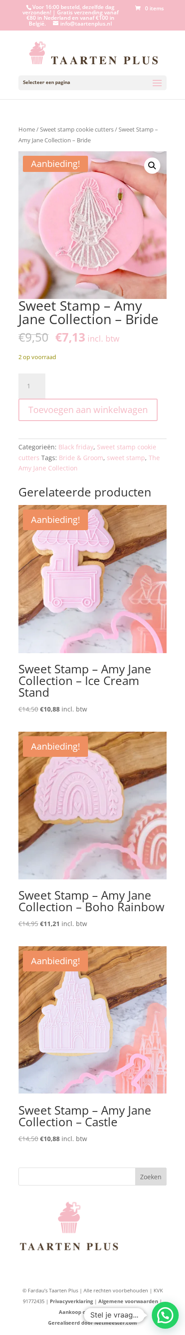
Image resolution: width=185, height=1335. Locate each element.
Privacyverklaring (71, 1301)
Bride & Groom (81, 457)
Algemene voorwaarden (128, 1301)
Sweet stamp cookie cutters (77, 129)
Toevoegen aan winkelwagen (88, 410)
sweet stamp (126, 457)
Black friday (75, 447)
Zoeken (151, 1177)
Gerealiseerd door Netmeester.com (92, 1322)
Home (26, 129)
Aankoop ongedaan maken (92, 1312)
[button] (152, 166)
